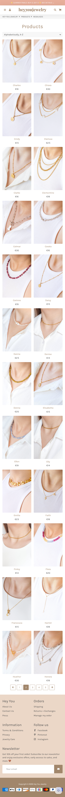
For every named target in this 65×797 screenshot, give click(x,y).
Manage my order (43, 715)
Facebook (42, 730)
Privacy (6, 734)
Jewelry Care (8, 739)
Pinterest (42, 734)
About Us (7, 706)
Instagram (42, 739)
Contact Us (8, 711)
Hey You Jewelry (10, 17)
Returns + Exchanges (44, 711)
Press (5, 715)
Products (25, 17)
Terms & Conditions (12, 730)
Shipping (38, 706)
